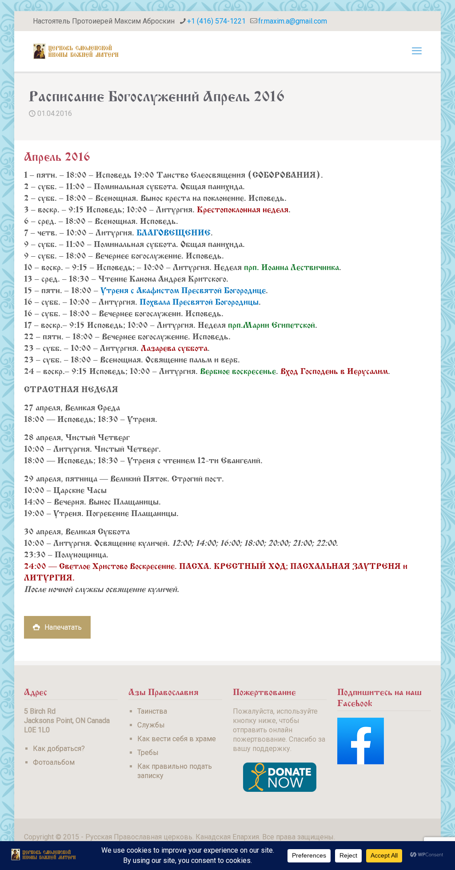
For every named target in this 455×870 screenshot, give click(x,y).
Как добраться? (59, 748)
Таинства (152, 711)
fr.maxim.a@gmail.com (292, 21)
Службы (151, 725)
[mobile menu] (416, 51)
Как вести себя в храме (176, 739)
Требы (148, 752)
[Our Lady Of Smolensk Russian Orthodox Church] (76, 51)
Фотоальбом (54, 762)
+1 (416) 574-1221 (216, 21)
